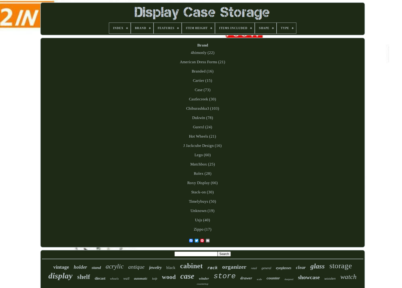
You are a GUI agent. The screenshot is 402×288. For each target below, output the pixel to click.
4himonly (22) (202, 52)
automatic (140, 278)
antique (136, 267)
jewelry (155, 267)
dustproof (289, 279)
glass (317, 266)
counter (273, 278)
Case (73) (203, 90)
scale (259, 279)
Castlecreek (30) (202, 99)
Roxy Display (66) (202, 183)
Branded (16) (203, 71)
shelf (83, 276)
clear (301, 267)
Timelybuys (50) (202, 201)
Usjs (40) (202, 220)
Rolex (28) (202, 173)
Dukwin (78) (202, 118)
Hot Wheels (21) (202, 136)
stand (96, 267)
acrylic (115, 266)
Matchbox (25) (202, 164)
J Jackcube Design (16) (202, 145)
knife (154, 278)
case (187, 276)
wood (169, 277)
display (60, 275)
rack (212, 267)
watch (348, 276)
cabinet (191, 266)
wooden (330, 279)
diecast (100, 278)
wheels (114, 278)
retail (254, 268)
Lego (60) (202, 155)
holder (80, 267)
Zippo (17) (202, 229)
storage (340, 266)
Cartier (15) (202, 80)
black (170, 267)
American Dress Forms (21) (202, 62)
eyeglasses (283, 268)
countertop (202, 283)
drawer (246, 278)
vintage (61, 267)
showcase (309, 277)
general (266, 268)
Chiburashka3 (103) (202, 108)
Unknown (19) (202, 211)
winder (204, 278)
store (225, 276)
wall (126, 278)
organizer (234, 267)
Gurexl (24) (202, 127)
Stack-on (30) (202, 192)
